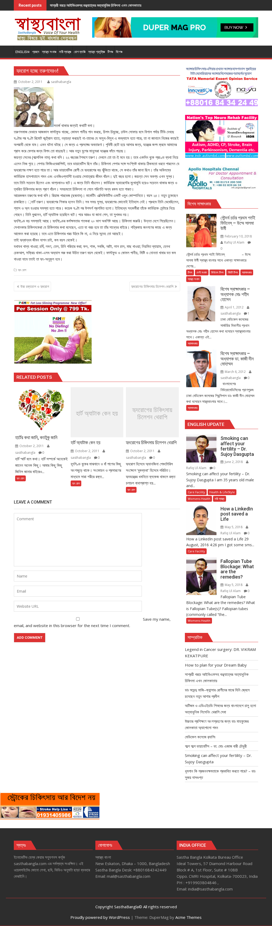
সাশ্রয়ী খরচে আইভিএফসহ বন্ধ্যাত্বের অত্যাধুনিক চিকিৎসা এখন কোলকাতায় (95, 5)
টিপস (190, 272)
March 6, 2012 (235, 371)
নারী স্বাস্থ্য (219, 499)
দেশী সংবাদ (202, 272)
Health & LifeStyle (222, 492)
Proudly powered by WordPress (100, 917)
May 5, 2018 (233, 527)
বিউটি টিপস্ (233, 272)
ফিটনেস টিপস (217, 272)
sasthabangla (61, 82)
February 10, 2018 (238, 236)
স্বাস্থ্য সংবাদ (193, 279)
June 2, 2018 (234, 462)
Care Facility (196, 492)
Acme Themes (188, 917)
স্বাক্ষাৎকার (247, 272)
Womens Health (199, 499)
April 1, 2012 (234, 307)
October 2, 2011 (32, 446)
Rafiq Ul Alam (234, 242)
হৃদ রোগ (22, 270)
